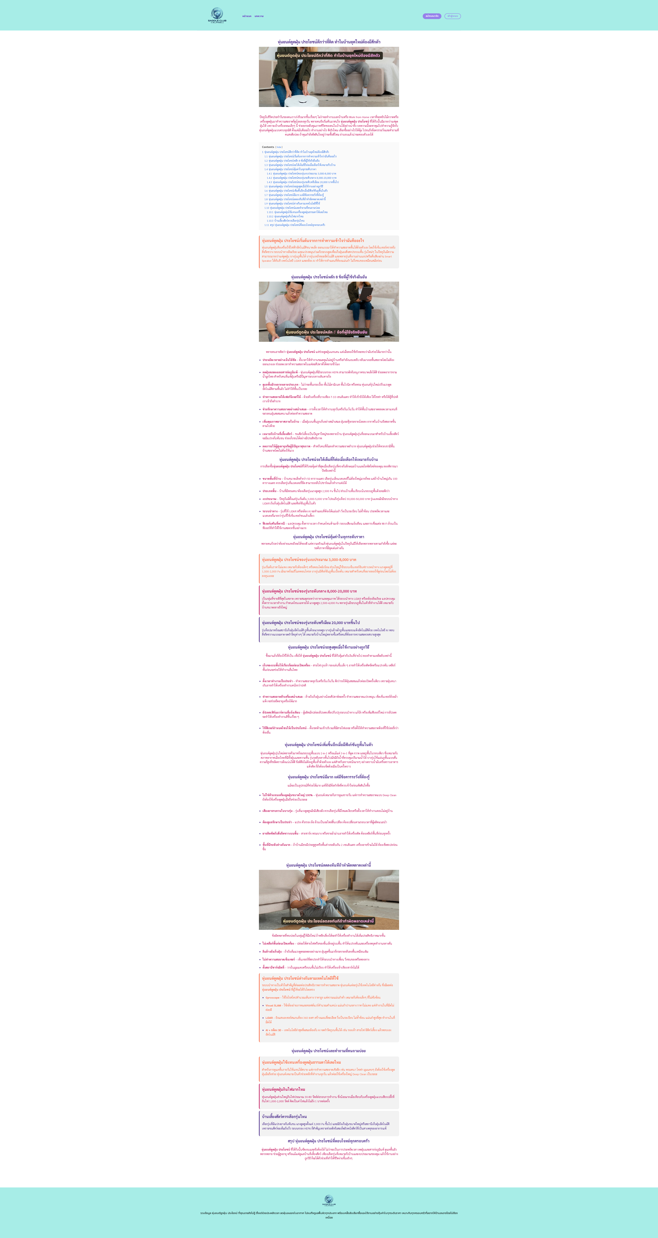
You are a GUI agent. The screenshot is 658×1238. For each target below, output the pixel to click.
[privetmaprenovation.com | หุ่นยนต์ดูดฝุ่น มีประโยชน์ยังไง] (217, 15)
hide (279, 147)
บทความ (259, 16)
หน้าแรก (247, 16)
